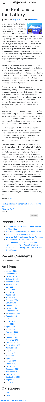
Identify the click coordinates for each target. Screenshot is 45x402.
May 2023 (10, 324)
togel (8, 395)
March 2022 (11, 361)
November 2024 (13, 276)
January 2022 (11, 366)
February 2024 (12, 300)
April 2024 (10, 295)
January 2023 (11, 334)
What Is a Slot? (8, 209)
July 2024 (10, 287)
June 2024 (10, 289)
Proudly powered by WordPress (13, 401)
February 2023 (12, 332)
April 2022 (10, 358)
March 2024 (11, 297)
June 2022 (10, 353)
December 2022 (12, 337)
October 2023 (12, 311)
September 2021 (13, 377)
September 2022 (13, 345)
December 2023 (12, 305)
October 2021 (11, 374)
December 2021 (12, 369)
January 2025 (11, 271)
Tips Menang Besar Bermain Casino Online (23, 232)
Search (4, 212)
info (11, 198)
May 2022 (10, 356)
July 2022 (10, 350)
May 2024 (10, 292)
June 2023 (10, 321)
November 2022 (13, 340)
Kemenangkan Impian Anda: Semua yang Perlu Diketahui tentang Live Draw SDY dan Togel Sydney (24, 247)
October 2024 (12, 279)
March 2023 (11, 329)
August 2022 (11, 348)
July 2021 (10, 382)
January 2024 (11, 303)
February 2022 (12, 364)
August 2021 (11, 379)
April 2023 (10, 327)
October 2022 (12, 342)
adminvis (34, 20)
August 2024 (11, 284)
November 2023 (13, 308)
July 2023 (10, 319)
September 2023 (13, 313)
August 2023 (11, 316)
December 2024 (12, 274)
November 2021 (12, 372)
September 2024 (13, 282)
